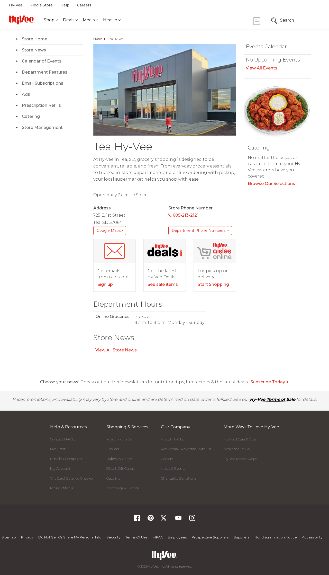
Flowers (112, 449)
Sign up (105, 284)
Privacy (27, 537)
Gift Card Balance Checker (72, 478)
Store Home (34, 39)
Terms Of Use (136, 537)
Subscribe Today (267, 381)
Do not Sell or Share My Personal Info (69, 537)
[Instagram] (192, 519)
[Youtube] (178, 519)
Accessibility (312, 537)
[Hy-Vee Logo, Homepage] (22, 20)
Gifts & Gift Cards (120, 468)
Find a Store (41, 5)
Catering (31, 116)
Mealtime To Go (119, 439)
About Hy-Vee (172, 439)
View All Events (261, 68)
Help (64, 5)
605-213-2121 (185, 215)
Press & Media (61, 488)
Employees (177, 537)
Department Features (44, 72)
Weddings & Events (122, 488)
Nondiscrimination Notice (275, 537)
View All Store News (116, 350)
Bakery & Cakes (119, 458)
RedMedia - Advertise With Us (186, 449)
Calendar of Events (41, 61)
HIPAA (158, 537)
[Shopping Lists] (256, 20)
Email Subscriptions (42, 83)
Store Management (42, 127)
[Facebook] (137, 519)
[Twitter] (164, 519)
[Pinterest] (151, 519)
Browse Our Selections (271, 183)
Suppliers (241, 537)
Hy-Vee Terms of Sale (272, 399)
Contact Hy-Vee (63, 439)
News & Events (173, 468)
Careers (84, 5)
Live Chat (58, 449)
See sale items (163, 284)
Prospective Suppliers (210, 537)
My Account (60, 468)
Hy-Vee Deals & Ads (240, 439)
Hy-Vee (16, 5)
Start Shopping (213, 284)
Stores (97, 39)
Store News (34, 50)
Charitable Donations (178, 478)
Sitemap (9, 537)
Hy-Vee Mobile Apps (240, 458)
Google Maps (109, 230)
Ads (26, 94)
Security (113, 537)
